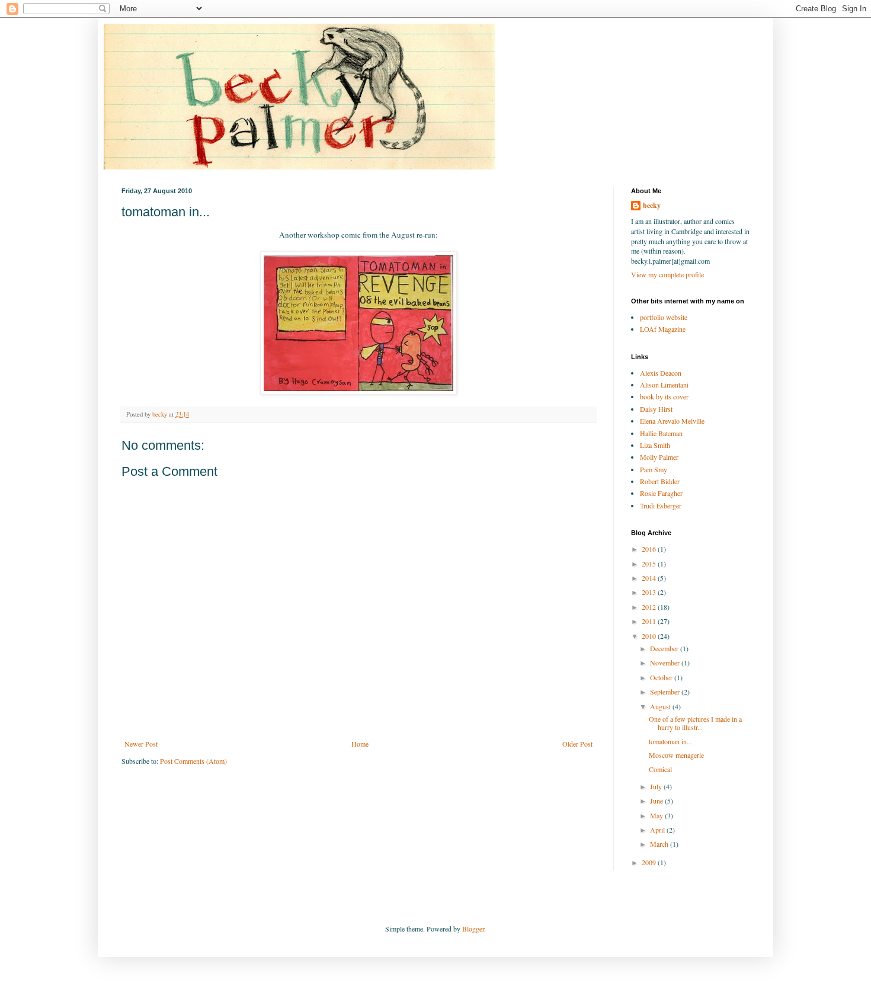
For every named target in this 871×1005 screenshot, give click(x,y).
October (662, 677)
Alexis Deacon (660, 372)
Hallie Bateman (661, 433)
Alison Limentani (664, 384)
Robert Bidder (660, 481)
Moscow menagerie (676, 755)
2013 (650, 592)
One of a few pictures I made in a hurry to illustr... (695, 723)
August (661, 706)
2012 (650, 607)
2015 (650, 563)
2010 (650, 636)
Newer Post (141, 743)
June (657, 800)
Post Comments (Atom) (193, 761)
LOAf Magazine (663, 329)
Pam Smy (653, 469)
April (658, 829)
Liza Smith (655, 445)
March (660, 844)
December (665, 648)
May (657, 815)
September (665, 691)
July (657, 786)
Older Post (577, 743)
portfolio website (663, 317)
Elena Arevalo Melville (672, 420)
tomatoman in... (670, 741)
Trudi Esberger (660, 505)
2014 (650, 577)
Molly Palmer (659, 457)
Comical (660, 769)
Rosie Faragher (661, 493)
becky (652, 205)
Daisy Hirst (656, 409)
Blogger (473, 928)
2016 (650, 548)
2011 (650, 621)
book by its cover (664, 396)
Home (360, 743)
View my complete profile (667, 274)
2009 (650, 862)
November (665, 662)
